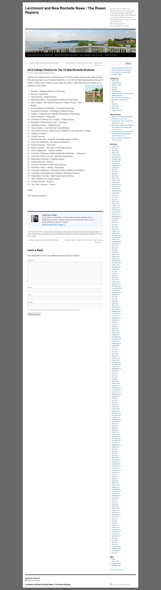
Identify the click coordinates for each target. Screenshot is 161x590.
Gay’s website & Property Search (91, 55)
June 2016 (115, 400)
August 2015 (115, 421)
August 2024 (115, 193)
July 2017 (114, 373)
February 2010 (116, 546)
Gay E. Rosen (49, 73)
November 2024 (116, 186)
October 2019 (116, 316)
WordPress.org (116, 565)
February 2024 (116, 205)
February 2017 (116, 383)
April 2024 (115, 201)
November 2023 (116, 212)
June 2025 (115, 172)
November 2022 (116, 237)
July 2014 (114, 449)
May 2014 (115, 453)
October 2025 (116, 163)
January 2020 (115, 309)
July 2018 (114, 347)
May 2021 (115, 275)
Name (29, 287)
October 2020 (116, 290)
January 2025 (115, 182)
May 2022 (115, 250)
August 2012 (115, 498)
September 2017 (116, 368)
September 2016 (116, 394)
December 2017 (116, 362)
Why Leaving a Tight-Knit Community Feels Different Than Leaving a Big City (123, 127)
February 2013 (116, 485)
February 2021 (116, 282)
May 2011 (115, 521)
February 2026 (116, 155)
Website (30, 302)
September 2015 (116, 419)
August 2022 (115, 244)
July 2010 (114, 538)
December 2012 (116, 489)
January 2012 (115, 510)
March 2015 (115, 432)
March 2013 (115, 483)
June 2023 (115, 222)
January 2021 (115, 284)
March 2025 (115, 178)
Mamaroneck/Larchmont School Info (40, 55)
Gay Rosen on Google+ (116, 570)
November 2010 (116, 531)
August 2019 (115, 320)
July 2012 (114, 500)
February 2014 (116, 459)
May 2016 (115, 402)
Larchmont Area (48, 232)
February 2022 (116, 256)
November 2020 (116, 288)
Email (29, 295)
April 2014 (115, 455)
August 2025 (115, 167)
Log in (114, 559)
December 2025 (116, 159)
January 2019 (115, 335)
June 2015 (115, 426)
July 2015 (114, 424)
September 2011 (116, 515)
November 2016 (116, 390)
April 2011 (115, 523)
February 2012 (116, 508)
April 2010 (115, 544)
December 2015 (116, 413)
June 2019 (115, 324)
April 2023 (115, 227)
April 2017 (115, 379)
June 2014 (115, 451)
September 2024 (116, 191)
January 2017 (115, 385)
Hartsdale (114, 89)
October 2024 (116, 188)
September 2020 (116, 292)
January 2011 (115, 527)
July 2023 (114, 220)
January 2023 (115, 233)
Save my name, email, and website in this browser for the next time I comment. (55, 310)
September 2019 (116, 318)
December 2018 (116, 337)
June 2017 (115, 375)
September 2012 (116, 495)
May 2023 (115, 224)
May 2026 (115, 148)
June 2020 (115, 299)
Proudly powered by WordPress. (121, 584)
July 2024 (114, 195)
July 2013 (114, 474)
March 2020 (115, 305)
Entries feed (115, 561)
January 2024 (115, 208)
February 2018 (116, 358)
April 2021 (115, 277)
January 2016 (115, 411)
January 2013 (115, 487)
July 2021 (114, 271)
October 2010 (116, 534)
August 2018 (115, 345)
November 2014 (116, 440)
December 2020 (116, 286)
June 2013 (115, 476)
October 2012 (116, 493)
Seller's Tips (115, 106)
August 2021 (115, 269)
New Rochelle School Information (66, 55)
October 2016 (116, 392)
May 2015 (115, 428)
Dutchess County (117, 85)
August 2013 (115, 472)
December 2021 (116, 260)
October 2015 (116, 417)
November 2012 (116, 491)
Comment (31, 260)
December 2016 (116, 388)
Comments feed (116, 563)
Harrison (114, 87)
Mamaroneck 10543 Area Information (66, 232)
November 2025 (116, 161)
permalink (33, 236)
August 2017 (115, 371)
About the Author (110, 55)
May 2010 (115, 542)
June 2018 (115, 349)
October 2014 (116, 443)
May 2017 (115, 377)
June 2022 (115, 248)
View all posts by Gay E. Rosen (53, 224)
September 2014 (116, 445)
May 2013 (115, 479)
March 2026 (115, 152)
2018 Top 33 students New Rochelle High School (48, 234)
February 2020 (116, 307)
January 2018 (115, 360)
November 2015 (116, 415)
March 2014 (115, 457)
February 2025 (116, 180)
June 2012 (115, 502)
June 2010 (115, 540)
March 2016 (115, 407)
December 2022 (116, 235)
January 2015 (115, 436)
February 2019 (116, 332)
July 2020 (114, 296)
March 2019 (115, 330)
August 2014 (115, 447)
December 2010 (116, 529)
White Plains (115, 108)
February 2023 (116, 231)
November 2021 (116, 263)
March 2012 (115, 506)
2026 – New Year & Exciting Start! (122, 138)
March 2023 (115, 229)
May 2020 (115, 301)
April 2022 (115, 252)
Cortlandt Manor (116, 83)
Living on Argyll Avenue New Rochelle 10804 (42, 63)
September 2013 (116, 470)
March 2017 (115, 381)
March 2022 (115, 254)
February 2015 (116, 434)
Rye (113, 102)
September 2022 (116, 241)
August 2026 (115, 146)
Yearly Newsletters (117, 110)
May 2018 (115, 352)
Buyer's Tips (115, 81)
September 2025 (116, 165)
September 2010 (116, 536)
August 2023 (115, 218)
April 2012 (115, 504)
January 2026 (115, 157)
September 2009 (116, 548)
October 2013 (116, 468)
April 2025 (115, 176)
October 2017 (116, 366)
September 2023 (116, 216)
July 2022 (114, 246)
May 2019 (115, 326)
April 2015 (115, 430)
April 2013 (115, 481)
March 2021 (115, 280)
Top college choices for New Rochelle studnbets (79, 234)
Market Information (117, 95)
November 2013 (116, 466)
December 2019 (116, 311)
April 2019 (115, 328)
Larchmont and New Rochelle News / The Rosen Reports (65, 10)
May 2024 (115, 199)
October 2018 (116, 341)
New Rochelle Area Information (89, 232)
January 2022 (115, 258)
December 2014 (116, 438)
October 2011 (116, 512)
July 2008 (114, 553)
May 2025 (115, 174)
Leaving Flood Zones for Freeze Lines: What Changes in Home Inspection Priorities (123, 133)
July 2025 (114, 169)
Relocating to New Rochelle (119, 100)
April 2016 (115, 404)
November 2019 (116, 313)
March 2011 (115, 525)
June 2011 (115, 519)
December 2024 (116, 184)
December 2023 (116, 210)
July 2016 (114, 398)
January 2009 (115, 551)
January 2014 (115, 462)
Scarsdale (114, 104)
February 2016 (116, 409)
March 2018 (115, 356)
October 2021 (116, 265)
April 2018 (115, 354)
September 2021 (116, 267)
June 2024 (115, 197)
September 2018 (116, 343)
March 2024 (115, 203)
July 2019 (114, 322)
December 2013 (116, 464)
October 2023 (116, 214)
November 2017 (116, 364)
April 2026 (115, 150)
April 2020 (115, 303)
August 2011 (115, 517)
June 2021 (115, 273)
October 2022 (116, 239)
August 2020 (115, 294)
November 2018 (116, 339)
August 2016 (115, 396)
